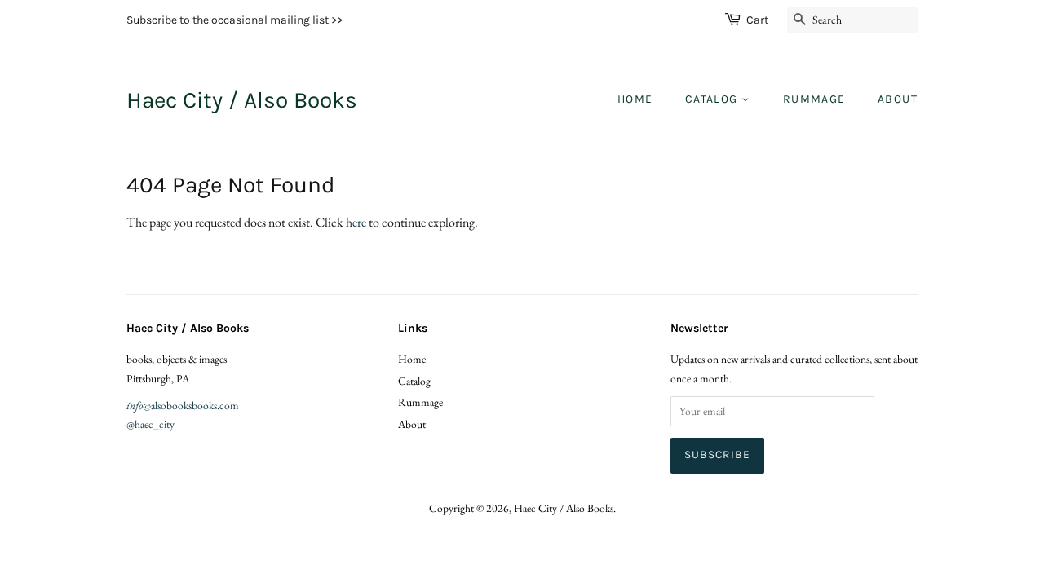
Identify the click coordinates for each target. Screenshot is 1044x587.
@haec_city (150, 424)
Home (635, 99)
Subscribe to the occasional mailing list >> (234, 20)
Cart (757, 20)
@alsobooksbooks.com (182, 405)
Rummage (814, 99)
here (356, 222)
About (898, 99)
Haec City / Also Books (241, 99)
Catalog (713, 99)
